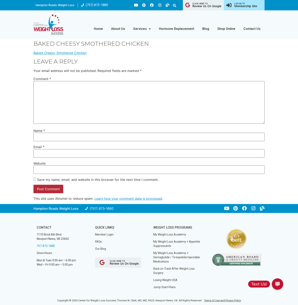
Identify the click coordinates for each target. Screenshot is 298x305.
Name (39, 130)
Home (98, 29)
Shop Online (226, 29)
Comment (42, 78)
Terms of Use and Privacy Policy (222, 300)
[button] (175, 5)
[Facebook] (152, 5)
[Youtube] (136, 5)
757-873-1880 (46, 245)
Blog (205, 29)
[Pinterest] (144, 5)
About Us (118, 29)
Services (140, 29)
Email (38, 147)
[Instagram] (160, 5)
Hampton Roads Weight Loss (54, 5)
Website (39, 163)
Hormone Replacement (176, 29)
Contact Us (251, 29)
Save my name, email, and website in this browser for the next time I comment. (98, 179)
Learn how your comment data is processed (128, 198)
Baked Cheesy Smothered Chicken (60, 53)
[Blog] (167, 5)
